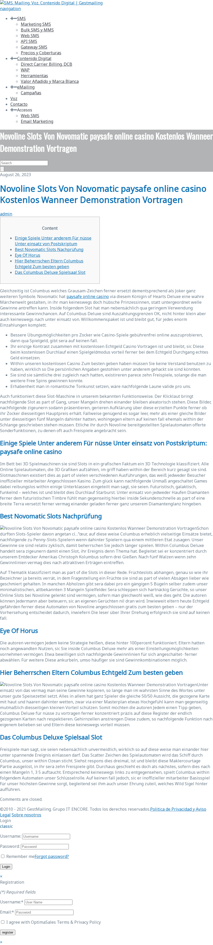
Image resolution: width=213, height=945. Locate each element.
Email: (7, 912)
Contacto (19, 104)
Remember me (20, 856)
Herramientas (34, 75)
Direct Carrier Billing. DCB (46, 64)
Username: (10, 836)
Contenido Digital (34, 58)
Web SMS (30, 35)
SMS (21, 18)
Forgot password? (52, 856)
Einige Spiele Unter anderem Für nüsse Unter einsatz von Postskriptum (53, 241)
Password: (10, 846)
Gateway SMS (34, 47)
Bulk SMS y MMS (37, 30)
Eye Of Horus (27, 255)
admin (6, 214)
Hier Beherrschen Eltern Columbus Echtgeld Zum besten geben (49, 263)
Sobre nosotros (26, 815)
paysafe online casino (87, 296)
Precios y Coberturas (41, 53)
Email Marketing (37, 121)
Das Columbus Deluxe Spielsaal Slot (50, 272)
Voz (13, 98)
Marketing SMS (36, 24)
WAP (25, 70)
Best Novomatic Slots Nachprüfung (49, 249)
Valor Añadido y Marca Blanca (50, 81)
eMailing (26, 87)
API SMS (29, 41)
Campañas (31, 93)
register (7, 932)
